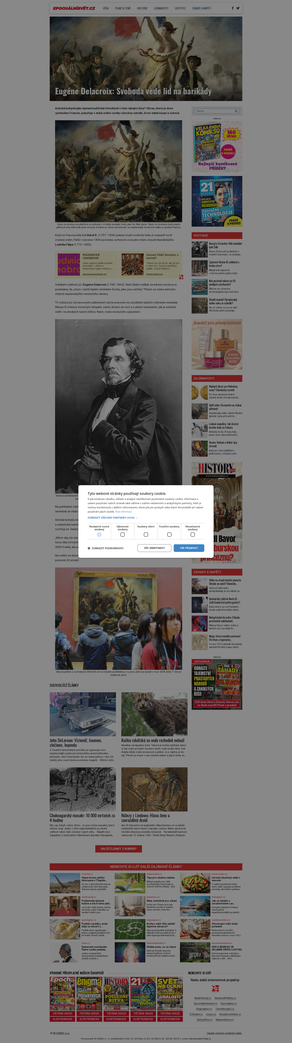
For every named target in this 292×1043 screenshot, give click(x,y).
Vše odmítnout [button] (154, 548)
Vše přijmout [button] (189, 548)
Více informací (123, 511)
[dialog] (146, 521)
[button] (146, 517)
